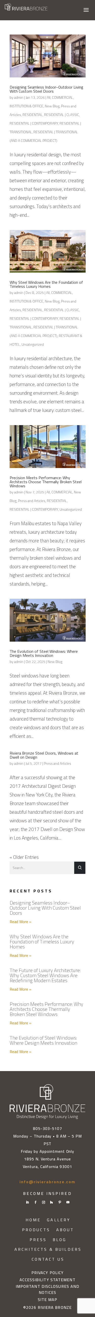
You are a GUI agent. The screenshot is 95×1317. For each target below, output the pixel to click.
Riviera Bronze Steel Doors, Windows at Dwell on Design (44, 755)
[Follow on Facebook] (35, 1202)
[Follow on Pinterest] (60, 1202)
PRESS (38, 1239)
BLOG (59, 1239)
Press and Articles (31, 500)
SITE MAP (48, 1299)
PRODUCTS (36, 1229)
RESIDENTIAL (33, 114)
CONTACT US (48, 1259)
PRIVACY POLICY (47, 1273)
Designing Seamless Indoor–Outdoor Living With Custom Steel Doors (46, 89)
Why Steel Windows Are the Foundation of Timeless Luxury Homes (46, 284)
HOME (33, 1220)
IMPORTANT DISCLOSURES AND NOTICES (48, 1289)
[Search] (80, 867)
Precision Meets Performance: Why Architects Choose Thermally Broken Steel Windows (46, 482)
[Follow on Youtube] (68, 1202)
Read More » (20, 921)
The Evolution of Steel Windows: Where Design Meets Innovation (44, 653)
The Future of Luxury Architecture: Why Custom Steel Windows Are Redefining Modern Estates (45, 975)
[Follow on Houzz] (52, 1202)
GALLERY (58, 1220)
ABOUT (65, 1229)
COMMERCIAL (62, 97)
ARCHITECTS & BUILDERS (48, 1249)
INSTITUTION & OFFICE (26, 106)
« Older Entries (24, 857)
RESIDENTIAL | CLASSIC (61, 114)
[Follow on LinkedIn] (27, 1202)
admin (18, 97)
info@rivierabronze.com (47, 1182)
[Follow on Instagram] (44, 1202)
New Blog (52, 106)
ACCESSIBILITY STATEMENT (47, 1280)
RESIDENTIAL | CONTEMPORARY (34, 123)
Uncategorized (33, 344)
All (48, 97)
